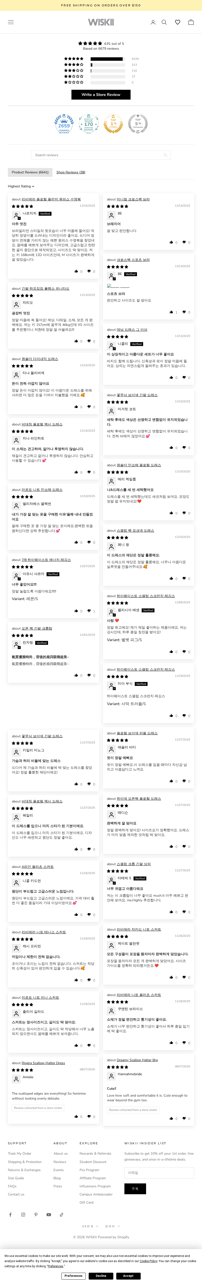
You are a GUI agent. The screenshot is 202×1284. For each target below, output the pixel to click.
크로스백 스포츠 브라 (133, 259)
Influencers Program (95, 1186)
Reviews (59, 1162)
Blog (57, 1178)
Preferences (74, 1276)
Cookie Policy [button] (148, 1261)
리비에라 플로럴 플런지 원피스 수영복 (51, 199)
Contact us (16, 1194)
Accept (128, 1276)
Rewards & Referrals (95, 1153)
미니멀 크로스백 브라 (133, 199)
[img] (101, 43)
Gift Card (86, 1202)
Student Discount (93, 1162)
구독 (135, 1189)
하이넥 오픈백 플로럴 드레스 (139, 798)
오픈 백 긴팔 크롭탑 (37, 628)
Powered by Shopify (113, 1237)
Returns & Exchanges (24, 1170)
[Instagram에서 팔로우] (23, 1214)
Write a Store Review (101, 94)
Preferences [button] (55, 1266)
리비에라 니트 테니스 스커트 (44, 932)
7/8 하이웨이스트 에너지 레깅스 (46, 560)
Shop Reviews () (70, 172)
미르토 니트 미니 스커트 (40, 997)
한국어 (110, 1226)
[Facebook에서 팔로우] (10, 1214)
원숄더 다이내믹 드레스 (40, 359)
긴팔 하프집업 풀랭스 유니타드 (45, 288)
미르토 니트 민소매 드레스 (42, 489)
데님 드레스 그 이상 (132, 329)
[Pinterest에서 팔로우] (36, 1214)
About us (60, 1153)
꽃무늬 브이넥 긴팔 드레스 (137, 395)
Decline (101, 1276)
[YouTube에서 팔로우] (48, 1214)
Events (58, 1170)
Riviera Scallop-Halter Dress (43, 1063)
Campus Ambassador (96, 1194)
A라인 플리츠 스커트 (38, 866)
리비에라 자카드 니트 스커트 (139, 929)
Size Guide (16, 1178)
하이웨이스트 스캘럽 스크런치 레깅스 (146, 596)
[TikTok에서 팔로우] (61, 1214)
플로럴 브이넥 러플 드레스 (137, 733)
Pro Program (89, 1170)
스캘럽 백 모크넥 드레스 (135, 530)
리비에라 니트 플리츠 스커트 (139, 995)
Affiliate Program (93, 1178)
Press (57, 1186)
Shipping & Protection (25, 1162)
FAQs (12, 1186)
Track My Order (19, 1153)
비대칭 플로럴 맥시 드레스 (42, 424)
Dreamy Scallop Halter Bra (137, 1060)
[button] (177, 22)
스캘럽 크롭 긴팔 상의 (134, 864)
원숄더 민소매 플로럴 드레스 (139, 465)
